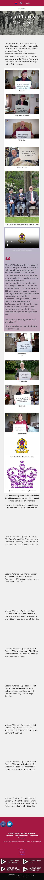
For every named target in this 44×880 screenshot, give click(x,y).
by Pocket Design (22, 877)
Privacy (22, 852)
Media (27, 3)
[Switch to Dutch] (16, 3)
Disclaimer (22, 849)
